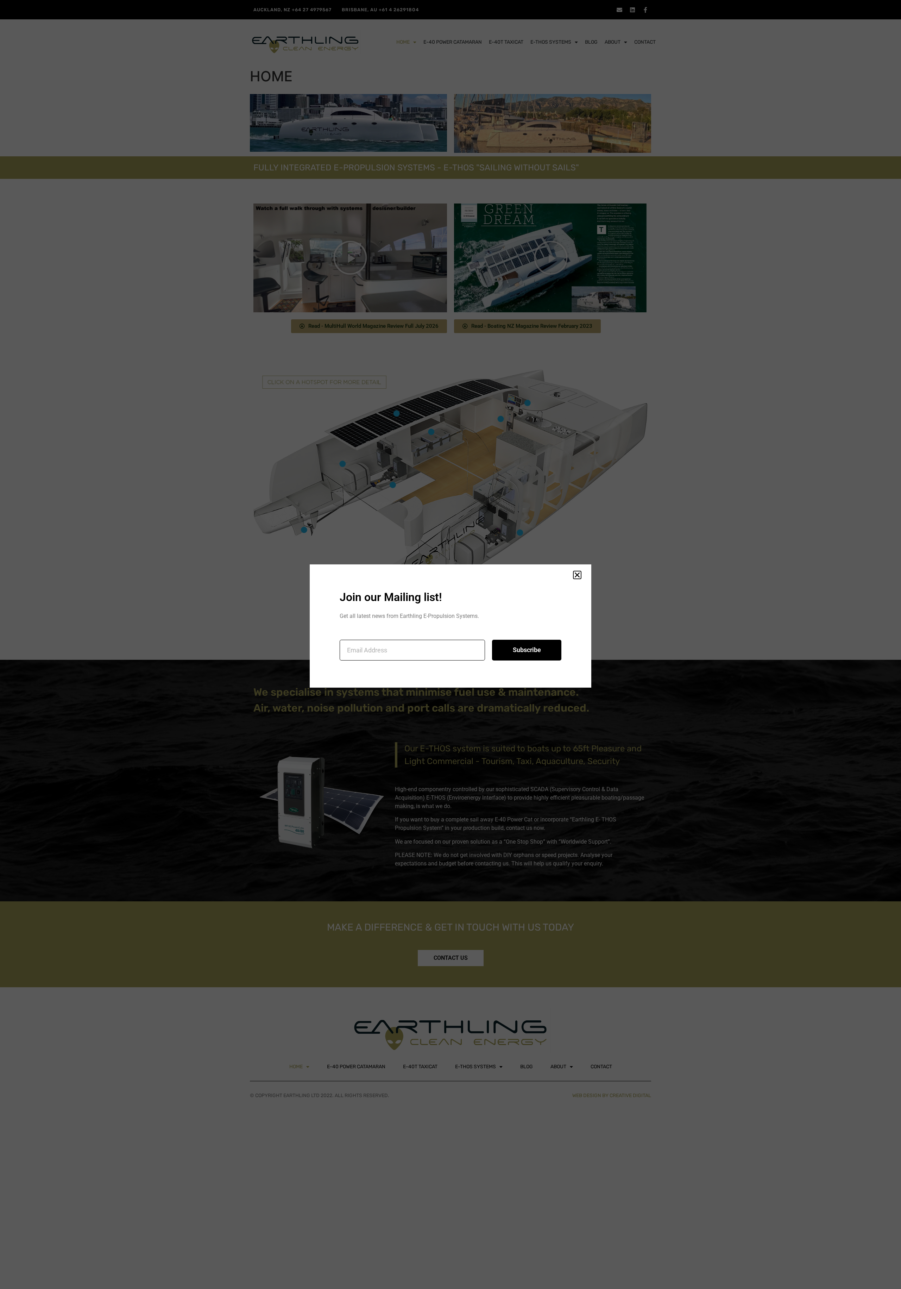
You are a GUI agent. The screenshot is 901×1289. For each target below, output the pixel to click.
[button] (577, 574)
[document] (450, 644)
